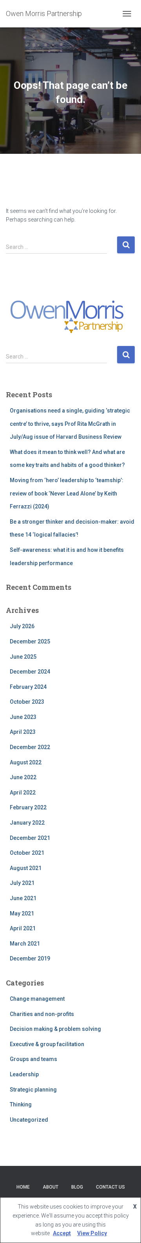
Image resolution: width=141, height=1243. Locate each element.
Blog (77, 1187)
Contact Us (110, 1187)
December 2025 (30, 641)
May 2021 (22, 913)
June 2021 (23, 898)
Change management (37, 999)
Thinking (21, 1104)
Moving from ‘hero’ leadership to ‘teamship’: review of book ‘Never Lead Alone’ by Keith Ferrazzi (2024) (66, 493)
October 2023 (27, 702)
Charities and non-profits (42, 1014)
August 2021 (26, 868)
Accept (62, 1233)
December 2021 (30, 838)
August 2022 (26, 762)
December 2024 (30, 671)
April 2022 (23, 792)
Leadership (24, 1074)
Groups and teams (33, 1059)
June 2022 (23, 777)
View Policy (92, 1233)
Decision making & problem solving (55, 1029)
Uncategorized (29, 1120)
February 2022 (28, 807)
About (50, 1187)
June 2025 (23, 657)
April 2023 (23, 732)
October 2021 (27, 853)
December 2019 (30, 958)
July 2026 (22, 626)
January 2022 (27, 823)
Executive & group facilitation (47, 1044)
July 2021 (22, 883)
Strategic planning (33, 1089)
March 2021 (25, 943)
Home (23, 1187)
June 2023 (23, 717)
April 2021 (23, 928)
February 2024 (28, 687)
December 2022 (30, 747)
